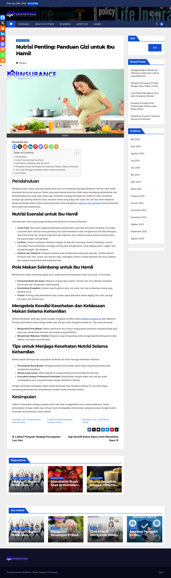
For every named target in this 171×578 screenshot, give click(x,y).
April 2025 (136, 146)
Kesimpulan (20, 173)
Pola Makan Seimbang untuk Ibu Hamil (32, 163)
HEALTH (15, 478)
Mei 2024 (135, 175)
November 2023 (138, 217)
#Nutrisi (22, 63)
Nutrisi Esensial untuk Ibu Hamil (29, 160)
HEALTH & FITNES (44, 24)
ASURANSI (23, 24)
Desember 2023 (138, 210)
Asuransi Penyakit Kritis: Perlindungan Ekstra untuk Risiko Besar (144, 106)
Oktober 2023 (137, 224)
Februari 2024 (138, 196)
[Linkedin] (30, 146)
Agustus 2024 (137, 153)
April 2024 (136, 182)
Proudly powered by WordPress (19, 572)
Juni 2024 (135, 168)
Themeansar (52, 572)
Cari (132, 38)
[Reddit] (25, 146)
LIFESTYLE (82, 24)
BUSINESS (65, 24)
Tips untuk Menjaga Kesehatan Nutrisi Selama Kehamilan (40, 170)
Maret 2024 (136, 189)
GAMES (97, 24)
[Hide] (1, 65)
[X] (20, 146)
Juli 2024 (135, 161)
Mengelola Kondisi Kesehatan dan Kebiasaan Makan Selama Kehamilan (46, 166)
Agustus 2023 (137, 238)
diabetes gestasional (91, 319)
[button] (157, 24)
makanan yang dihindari (89, 203)
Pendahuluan (21, 157)
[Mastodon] (40, 146)
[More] (56, 146)
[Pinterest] (35, 146)
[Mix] (46, 146)
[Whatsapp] (51, 146)
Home (161, 572)
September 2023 (139, 231)
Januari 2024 (137, 203)
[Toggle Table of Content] (75, 153)
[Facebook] (14, 146)
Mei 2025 (135, 139)
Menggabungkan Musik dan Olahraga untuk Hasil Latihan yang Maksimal (145, 73)
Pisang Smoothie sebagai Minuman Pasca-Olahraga (104, 485)
